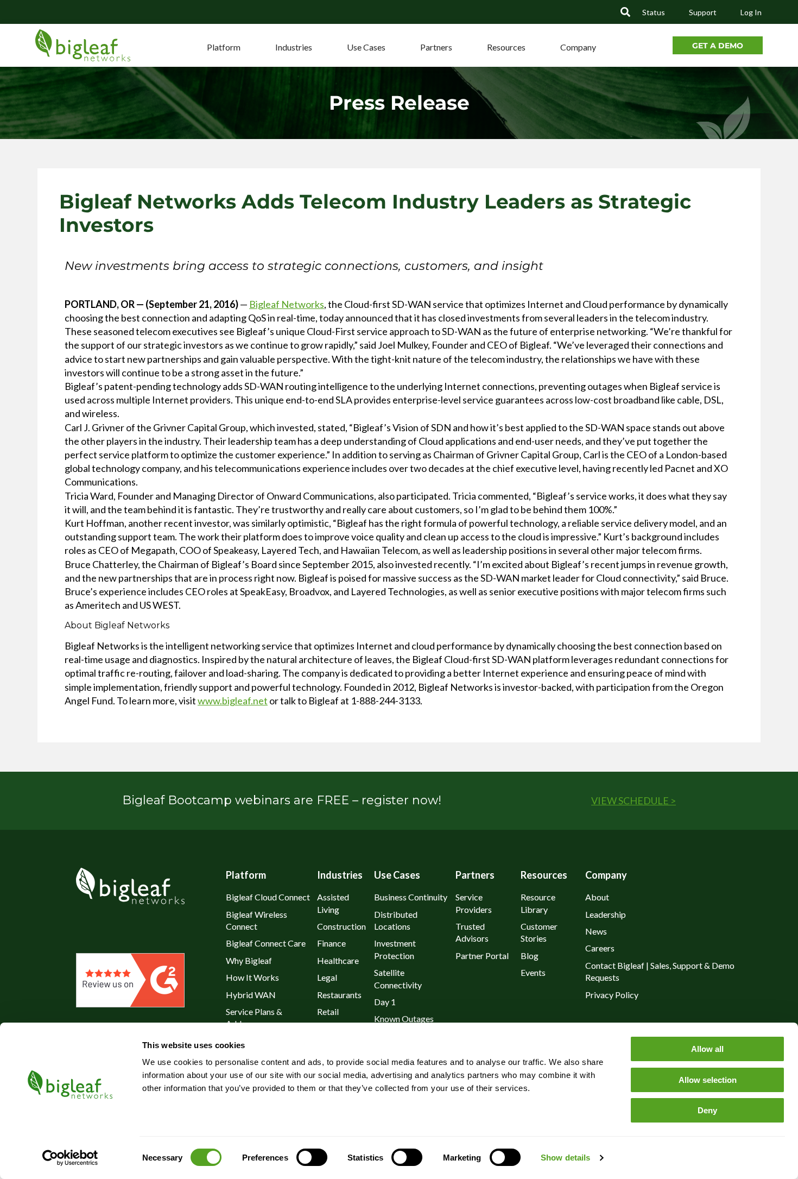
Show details (565, 1157)
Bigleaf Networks (286, 304)
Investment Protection (395, 949)
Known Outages (404, 1018)
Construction (341, 926)
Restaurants (339, 994)
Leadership (605, 914)
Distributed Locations (395, 920)
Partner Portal (482, 955)
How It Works (252, 977)
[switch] (311, 1157)
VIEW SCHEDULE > (633, 800)
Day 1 (385, 1002)
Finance (331, 943)
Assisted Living (333, 903)
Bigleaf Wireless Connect (256, 920)
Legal (327, 977)
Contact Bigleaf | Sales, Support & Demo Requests (659, 971)
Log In (751, 12)
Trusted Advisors (472, 932)
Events (533, 972)
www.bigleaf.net (233, 701)
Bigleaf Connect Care (266, 943)
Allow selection (708, 1080)
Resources (506, 47)
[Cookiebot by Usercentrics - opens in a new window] (70, 1158)
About (597, 897)
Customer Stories (539, 932)
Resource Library (538, 903)
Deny (707, 1110)
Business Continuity (410, 897)
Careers (600, 948)
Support (703, 12)
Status (653, 12)
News (596, 931)
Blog (530, 955)
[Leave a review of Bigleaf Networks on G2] (130, 1004)
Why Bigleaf (249, 960)
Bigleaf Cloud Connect (268, 897)
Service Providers (473, 903)
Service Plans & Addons (254, 1017)
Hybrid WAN (251, 994)
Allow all (707, 1049)
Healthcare (338, 960)
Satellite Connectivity (398, 978)
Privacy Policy (611, 994)
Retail (328, 1011)
